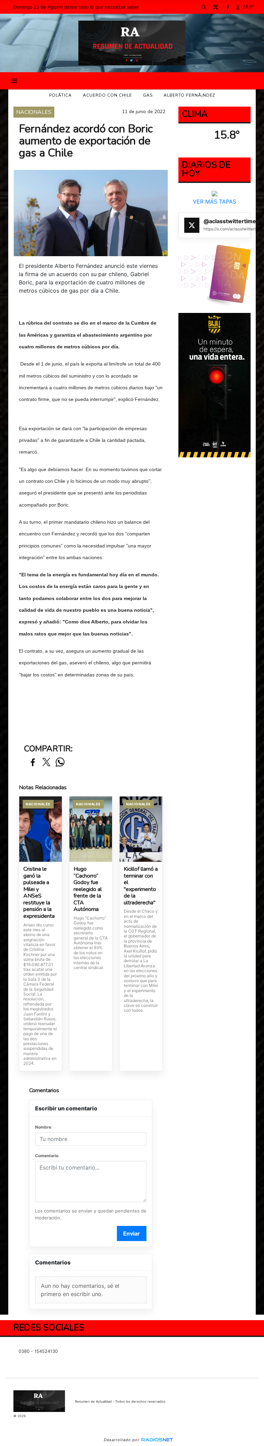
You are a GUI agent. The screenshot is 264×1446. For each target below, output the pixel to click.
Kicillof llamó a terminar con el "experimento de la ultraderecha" (141, 886)
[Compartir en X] (46, 762)
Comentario (46, 1155)
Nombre (43, 1127)
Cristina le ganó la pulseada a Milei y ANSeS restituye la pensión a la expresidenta (39, 893)
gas (148, 95)
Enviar (131, 1233)
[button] (203, 7)
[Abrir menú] (14, 81)
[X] (215, 7)
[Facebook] (227, 7)
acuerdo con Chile (107, 95)
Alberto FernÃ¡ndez (189, 95)
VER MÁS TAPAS (214, 201)
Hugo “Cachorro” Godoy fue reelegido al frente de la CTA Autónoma (88, 889)
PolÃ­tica (60, 95)
